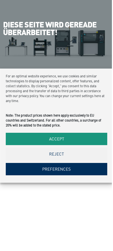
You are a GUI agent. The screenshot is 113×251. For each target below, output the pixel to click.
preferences (56, 169)
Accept (56, 139)
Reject (56, 154)
